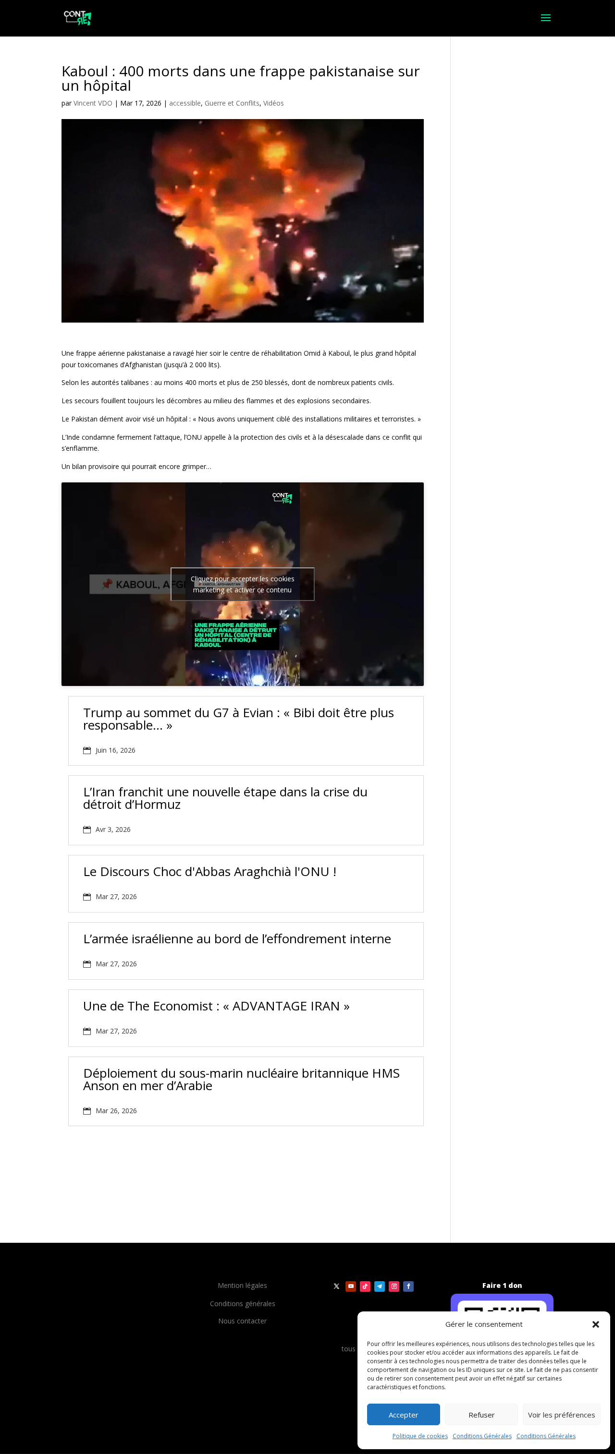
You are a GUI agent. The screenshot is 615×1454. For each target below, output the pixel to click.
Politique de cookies (420, 1436)
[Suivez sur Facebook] (408, 1286)
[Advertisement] (174, 1173)
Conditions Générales (482, 1436)
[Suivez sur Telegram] (379, 1286)
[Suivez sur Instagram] (394, 1286)
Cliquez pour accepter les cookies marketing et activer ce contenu (243, 584)
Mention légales (242, 1285)
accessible (185, 103)
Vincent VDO (93, 103)
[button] (596, 1324)
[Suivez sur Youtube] (350, 1286)
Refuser (481, 1414)
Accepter (403, 1414)
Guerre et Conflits (232, 103)
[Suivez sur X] (336, 1286)
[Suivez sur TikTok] (365, 1286)
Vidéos (273, 103)
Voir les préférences (561, 1414)
